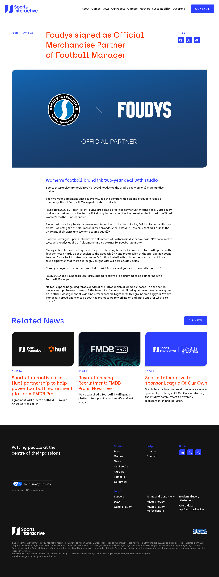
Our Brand (120, 482)
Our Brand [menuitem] (179, 8)
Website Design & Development (28, 556)
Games (118, 456)
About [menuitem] (85, 8)
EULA (117, 501)
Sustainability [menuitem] (161, 8)
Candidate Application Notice (191, 507)
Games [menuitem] (96, 8)
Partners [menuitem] (144, 8)
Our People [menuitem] (118, 8)
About (118, 451)
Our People (121, 466)
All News (196, 320)
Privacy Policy (156, 501)
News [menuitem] (105, 8)
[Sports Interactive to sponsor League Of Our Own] (176, 369)
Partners (119, 476)
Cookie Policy (123, 506)
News (117, 461)
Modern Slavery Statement (189, 498)
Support (119, 496)
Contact (202, 8)
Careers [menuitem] (132, 8)
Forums (151, 451)
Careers (119, 471)
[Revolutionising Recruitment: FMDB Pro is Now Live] (109, 369)
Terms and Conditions (161, 496)
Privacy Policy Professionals (156, 508)
